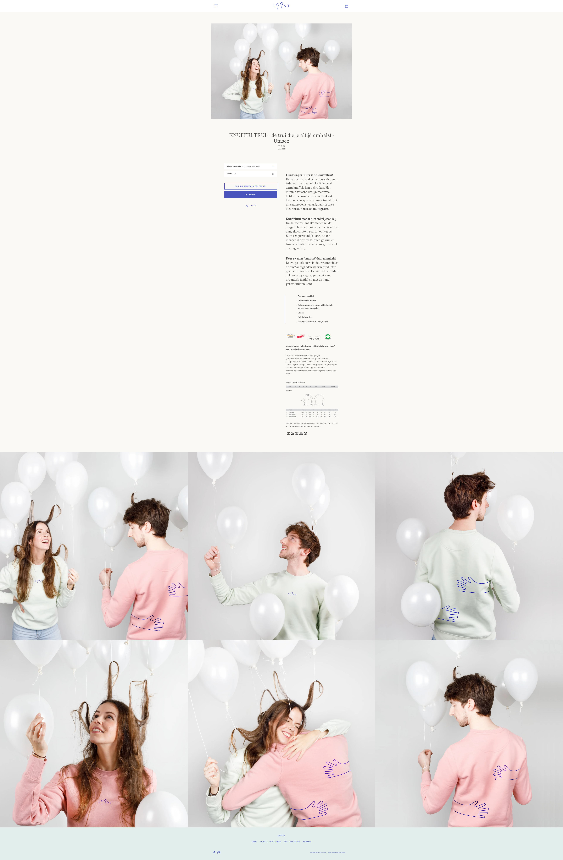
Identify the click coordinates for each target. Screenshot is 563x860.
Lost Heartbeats (292, 842)
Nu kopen (251, 194)
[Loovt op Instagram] (218, 852)
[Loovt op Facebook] (214, 852)
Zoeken (281, 836)
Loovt (329, 852)
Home (254, 842)
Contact (307, 842)
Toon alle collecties (270, 842)
